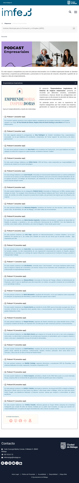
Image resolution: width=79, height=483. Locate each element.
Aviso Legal (15, 474)
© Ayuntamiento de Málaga (39, 477)
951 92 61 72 (8, 454)
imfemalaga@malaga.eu (12, 457)
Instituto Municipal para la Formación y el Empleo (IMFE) (23, 28)
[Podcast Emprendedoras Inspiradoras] (20, 97)
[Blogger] (20, 463)
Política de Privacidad (28, 474)
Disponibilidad (53, 474)
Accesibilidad (42, 474)
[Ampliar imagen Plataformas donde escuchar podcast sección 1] (20, 419)
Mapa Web (63, 474)
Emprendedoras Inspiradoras (13, 83)
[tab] (39, 83)
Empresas (8, 23)
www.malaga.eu (7, 2)
